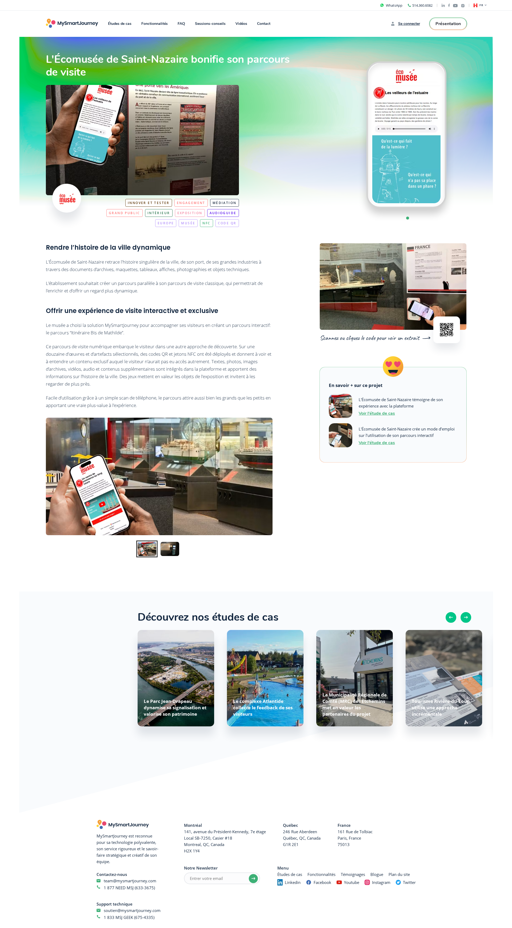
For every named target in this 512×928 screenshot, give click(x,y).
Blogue (376, 874)
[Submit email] (253, 878)
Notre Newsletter (201, 868)
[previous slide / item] (355, 135)
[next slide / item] (457, 135)
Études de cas (119, 23)
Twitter (409, 882)
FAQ (181, 23)
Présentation (448, 24)
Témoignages (353, 874)
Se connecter (409, 24)
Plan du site (399, 874)
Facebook (322, 882)
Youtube (351, 882)
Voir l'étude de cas (377, 413)
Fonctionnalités (154, 23)
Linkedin (293, 882)
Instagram (381, 882)
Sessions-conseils (210, 23)
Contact (263, 23)
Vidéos (241, 23)
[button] (407, 218)
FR (481, 5)
